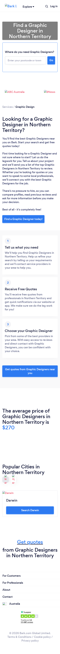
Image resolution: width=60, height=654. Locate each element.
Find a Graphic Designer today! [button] (23, 219)
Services (7, 107)
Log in (54, 6)
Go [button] (51, 60)
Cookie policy (42, 637)
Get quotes (30, 541)
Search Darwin (30, 510)
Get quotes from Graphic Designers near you (30, 371)
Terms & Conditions (19, 637)
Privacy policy (30, 640)
